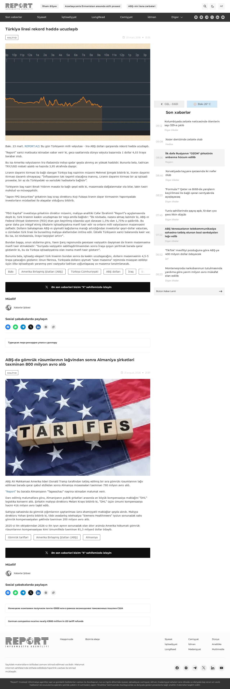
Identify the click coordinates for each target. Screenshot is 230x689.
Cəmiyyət (193, 639)
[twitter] (212, 17)
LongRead (170, 649)
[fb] (196, 17)
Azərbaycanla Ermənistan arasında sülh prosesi (92, 6)
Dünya (215, 639)
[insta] (201, 17)
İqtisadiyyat (171, 644)
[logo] (19, 6)
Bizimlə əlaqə (92, 639)
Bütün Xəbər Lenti (166, 291)
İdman (192, 644)
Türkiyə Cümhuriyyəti (84, 271)
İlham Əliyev (49, 6)
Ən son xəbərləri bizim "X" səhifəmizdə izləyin (81, 287)
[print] (45, 326)
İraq (131, 271)
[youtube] (223, 17)
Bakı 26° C (204, 104)
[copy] (53, 326)
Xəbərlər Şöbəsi (22, 307)
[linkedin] (217, 17)
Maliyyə (12, 37)
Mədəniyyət (194, 649)
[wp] (15, 326)
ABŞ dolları (113, 271)
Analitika (216, 644)
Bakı (10, 271)
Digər (175, 17)
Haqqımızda (66, 639)
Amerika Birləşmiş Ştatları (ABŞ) (42, 271)
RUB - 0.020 (171, 104)
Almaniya (92, 537)
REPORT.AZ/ (32, 146)
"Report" (10, 491)
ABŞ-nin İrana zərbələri (141, 6)
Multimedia (218, 649)
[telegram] (206, 17)
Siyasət (168, 639)
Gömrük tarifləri (18, 537)
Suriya (145, 271)
